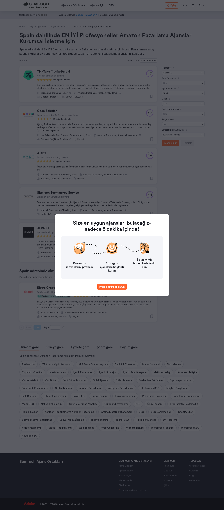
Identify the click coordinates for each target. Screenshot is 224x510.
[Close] (165, 218)
